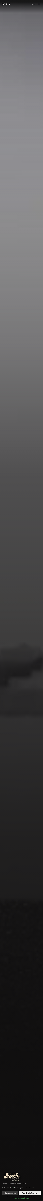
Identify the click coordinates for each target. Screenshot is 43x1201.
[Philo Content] (39, 4)
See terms (26, 1198)
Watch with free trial (29, 1193)
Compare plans (10, 1193)
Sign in (33, 4)
